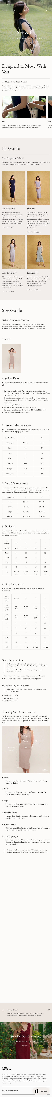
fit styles (19, 533)
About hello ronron (10, 1090)
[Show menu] (3, 4)
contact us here (25, 850)
